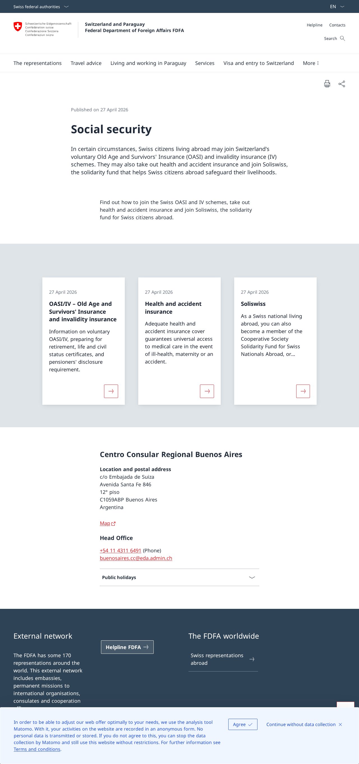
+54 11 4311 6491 (120, 550)
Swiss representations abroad (217, 659)
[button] (37, 63)
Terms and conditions (37, 749)
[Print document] (327, 83)
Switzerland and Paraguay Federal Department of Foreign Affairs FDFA (134, 27)
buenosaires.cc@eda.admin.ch (136, 558)
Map (105, 523)
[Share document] (341, 84)
